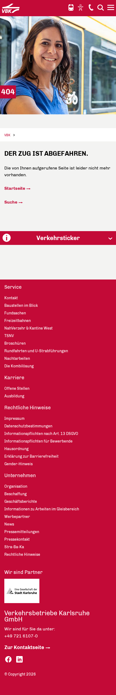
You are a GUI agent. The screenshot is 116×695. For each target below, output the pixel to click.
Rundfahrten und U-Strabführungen (36, 351)
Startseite (14, 188)
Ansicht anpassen (81, 7)
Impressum (14, 418)
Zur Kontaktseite (24, 647)
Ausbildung (14, 396)
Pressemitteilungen (21, 532)
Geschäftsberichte (20, 501)
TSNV (9, 336)
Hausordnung (16, 449)
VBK (7, 135)
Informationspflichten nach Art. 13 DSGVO (41, 433)
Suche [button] (101, 7)
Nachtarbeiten (17, 358)
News (9, 524)
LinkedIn (19, 659)
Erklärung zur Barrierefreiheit (31, 456)
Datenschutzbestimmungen (28, 426)
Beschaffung (15, 494)
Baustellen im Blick (21, 305)
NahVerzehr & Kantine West (28, 328)
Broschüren (15, 343)
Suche (10, 202)
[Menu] (111, 8)
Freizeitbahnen (17, 320)
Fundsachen (15, 313)
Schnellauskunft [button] (71, 8)
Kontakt (91, 7)
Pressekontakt (17, 539)
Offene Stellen (16, 388)
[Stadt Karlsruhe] (31, 592)
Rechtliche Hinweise (27, 408)
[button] (58, 238)
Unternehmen (20, 475)
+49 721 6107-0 (21, 636)
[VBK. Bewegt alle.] (11, 8)
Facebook (8, 659)
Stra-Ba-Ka (14, 547)
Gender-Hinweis (18, 464)
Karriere (14, 378)
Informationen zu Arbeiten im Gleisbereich (41, 509)
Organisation (15, 486)
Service (13, 287)
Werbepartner (17, 516)
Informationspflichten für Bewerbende (38, 441)
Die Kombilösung (19, 366)
